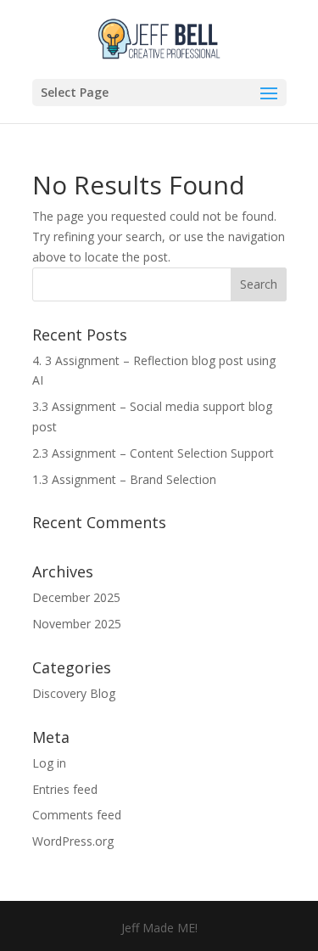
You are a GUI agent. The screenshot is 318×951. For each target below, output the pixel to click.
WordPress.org (73, 841)
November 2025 (76, 624)
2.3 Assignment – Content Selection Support (153, 453)
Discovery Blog (73, 693)
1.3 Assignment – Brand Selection (124, 479)
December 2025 (76, 597)
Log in (49, 763)
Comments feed (76, 815)
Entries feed (65, 789)
